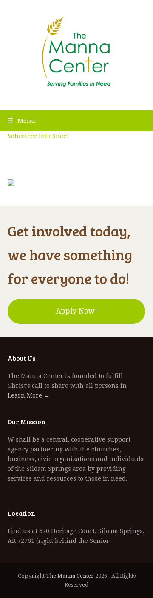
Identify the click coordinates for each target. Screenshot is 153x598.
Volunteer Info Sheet (38, 136)
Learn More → (29, 395)
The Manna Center (70, 576)
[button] (21, 121)
